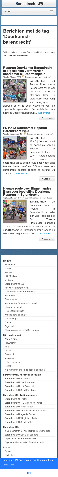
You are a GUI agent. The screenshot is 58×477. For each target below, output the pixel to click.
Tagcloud (9, 326)
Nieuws (8, 272)
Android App (11, 338)
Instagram (10, 358)
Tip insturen (10, 454)
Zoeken (8, 322)
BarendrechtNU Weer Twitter (19, 406)
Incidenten (10, 295)
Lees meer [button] (9, 464)
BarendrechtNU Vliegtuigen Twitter (21, 418)
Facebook (9, 354)
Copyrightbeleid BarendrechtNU (20, 438)
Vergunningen (11, 318)
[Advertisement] (31, 20)
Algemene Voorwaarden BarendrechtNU (24, 442)
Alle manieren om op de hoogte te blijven (25, 369)
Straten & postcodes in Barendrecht (22, 330)
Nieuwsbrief (10, 342)
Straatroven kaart (13, 306)
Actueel (8, 268)
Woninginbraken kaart (15, 314)
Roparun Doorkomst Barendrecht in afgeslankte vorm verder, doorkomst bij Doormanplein (27, 70)
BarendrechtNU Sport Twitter (19, 421)
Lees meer (48, 118)
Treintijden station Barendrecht (20, 291)
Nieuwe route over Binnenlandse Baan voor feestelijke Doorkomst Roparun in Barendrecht (27, 191)
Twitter (8, 350)
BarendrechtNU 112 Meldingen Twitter (23, 402)
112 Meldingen (12, 276)
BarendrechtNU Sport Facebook (20, 390)
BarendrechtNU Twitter (16, 398)
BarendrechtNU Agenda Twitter (20, 414)
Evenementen (11, 299)
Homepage (10, 264)
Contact (8, 451)
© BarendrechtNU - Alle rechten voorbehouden (27, 430)
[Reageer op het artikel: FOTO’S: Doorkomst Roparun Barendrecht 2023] (24, 133)
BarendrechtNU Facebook (17, 378)
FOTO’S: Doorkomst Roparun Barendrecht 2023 (25, 129)
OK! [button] (29, 473)
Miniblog (9, 279)
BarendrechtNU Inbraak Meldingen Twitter (25, 410)
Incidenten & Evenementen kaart (21, 303)
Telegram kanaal (13, 361)
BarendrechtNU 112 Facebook (19, 386)
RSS (7, 346)
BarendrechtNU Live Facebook (20, 382)
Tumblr (8, 365)
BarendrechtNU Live (14, 283)
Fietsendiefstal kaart (14, 310)
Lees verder (46, 112)
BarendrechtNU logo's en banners (21, 434)
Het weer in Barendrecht (16, 287)
